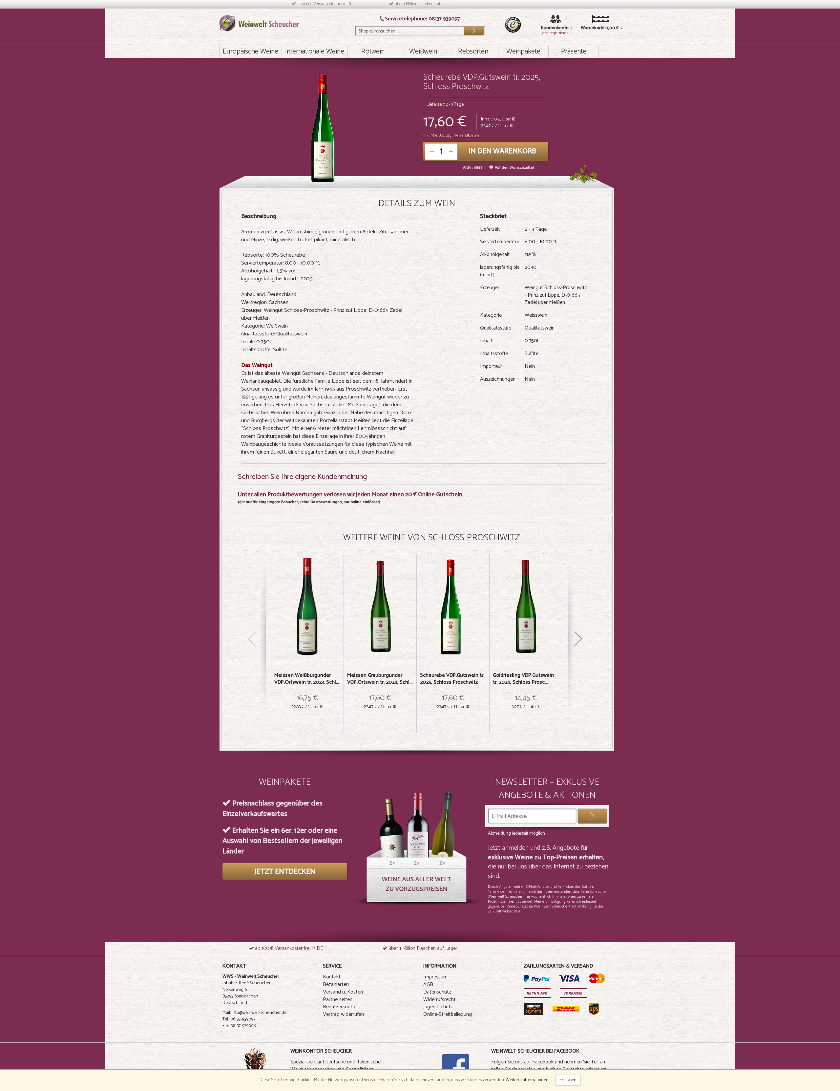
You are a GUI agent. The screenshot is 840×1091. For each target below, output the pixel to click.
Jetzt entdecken (284, 872)
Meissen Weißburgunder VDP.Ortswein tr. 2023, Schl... (306, 679)
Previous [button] (253, 598)
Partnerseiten (337, 999)
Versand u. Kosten (343, 992)
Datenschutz (437, 992)
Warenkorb (591, 28)
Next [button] (581, 631)
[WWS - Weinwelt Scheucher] (259, 23)
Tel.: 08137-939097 (238, 1019)
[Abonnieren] (592, 816)
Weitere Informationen (527, 1080)
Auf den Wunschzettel (514, 167)
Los (474, 29)
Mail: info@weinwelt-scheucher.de (254, 1012)
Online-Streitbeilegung (447, 1014)
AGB (428, 984)
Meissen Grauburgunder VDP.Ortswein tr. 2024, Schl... (379, 679)
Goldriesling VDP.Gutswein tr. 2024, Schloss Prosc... (523, 679)
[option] (307, 643)
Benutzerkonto (339, 1006)
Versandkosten (466, 135)
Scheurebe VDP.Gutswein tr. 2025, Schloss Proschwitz (452, 679)
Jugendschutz (438, 1006)
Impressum (435, 977)
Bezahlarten (336, 984)
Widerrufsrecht (439, 999)
